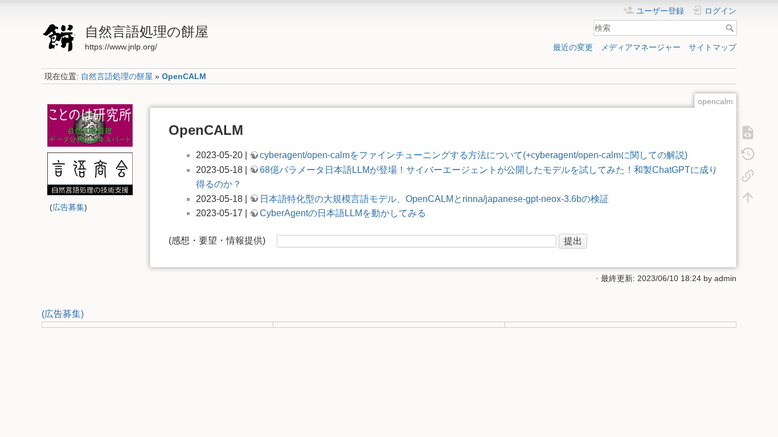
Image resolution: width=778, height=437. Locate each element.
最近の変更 (573, 47)
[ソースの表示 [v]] (748, 132)
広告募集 (68, 207)
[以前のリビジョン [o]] (748, 153)
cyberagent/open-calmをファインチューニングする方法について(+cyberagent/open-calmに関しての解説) (473, 155)
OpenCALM (184, 76)
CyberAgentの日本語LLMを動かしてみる (343, 213)
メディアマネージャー (641, 47)
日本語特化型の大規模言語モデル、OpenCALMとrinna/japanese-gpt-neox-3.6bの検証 (434, 199)
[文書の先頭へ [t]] (748, 197)
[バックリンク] (748, 175)
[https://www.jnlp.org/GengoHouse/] (90, 173)
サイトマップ (712, 47)
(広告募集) (63, 314)
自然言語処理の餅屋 (117, 76)
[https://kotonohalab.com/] (90, 125)
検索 (731, 28)
